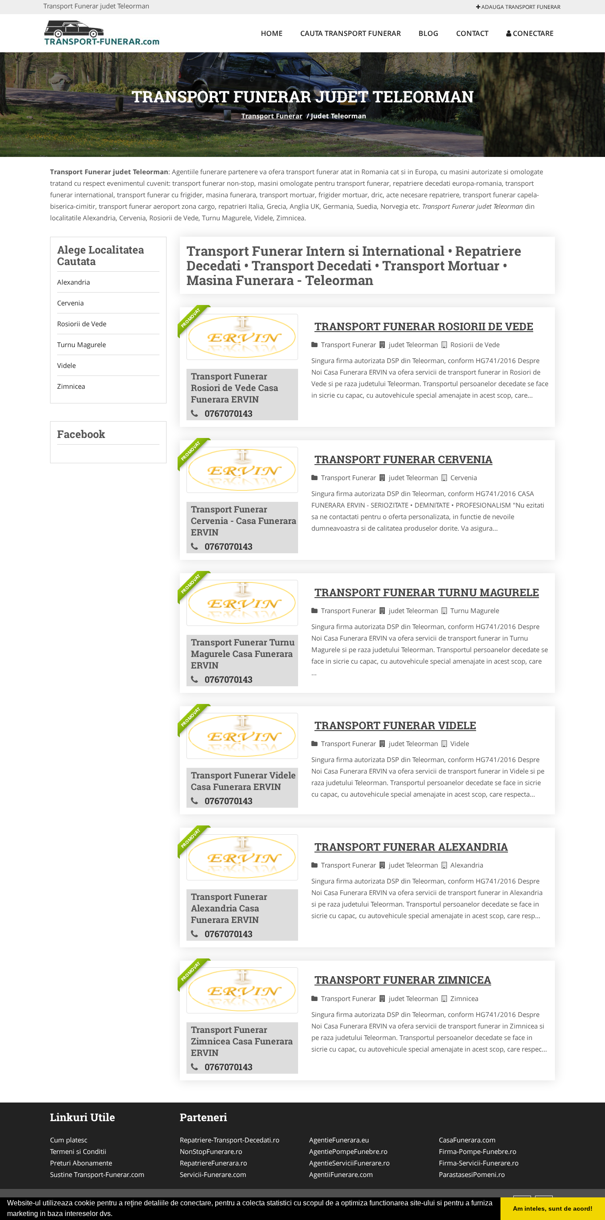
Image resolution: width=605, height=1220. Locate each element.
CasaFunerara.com (467, 1139)
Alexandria (73, 282)
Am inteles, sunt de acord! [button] (553, 1208)
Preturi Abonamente (81, 1162)
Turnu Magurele (81, 344)
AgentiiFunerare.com (341, 1174)
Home (272, 33)
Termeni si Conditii (78, 1151)
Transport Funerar (271, 115)
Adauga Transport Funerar (520, 7)
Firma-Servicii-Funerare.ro (479, 1162)
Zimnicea (71, 386)
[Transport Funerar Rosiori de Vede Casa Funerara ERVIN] (242, 337)
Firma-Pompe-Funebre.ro (477, 1151)
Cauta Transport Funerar (350, 33)
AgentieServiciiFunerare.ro (349, 1162)
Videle (66, 365)
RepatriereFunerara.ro (213, 1162)
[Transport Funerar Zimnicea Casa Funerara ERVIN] (242, 990)
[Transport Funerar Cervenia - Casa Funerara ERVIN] (242, 470)
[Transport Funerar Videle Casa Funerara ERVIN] (242, 736)
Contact (472, 33)
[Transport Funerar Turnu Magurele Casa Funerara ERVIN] (242, 603)
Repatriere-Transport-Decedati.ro (229, 1139)
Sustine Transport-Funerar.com (97, 1174)
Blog (428, 33)
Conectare (532, 33)
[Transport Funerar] (101, 31)
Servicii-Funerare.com (213, 1174)
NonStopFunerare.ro (211, 1151)
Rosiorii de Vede (81, 323)
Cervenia (70, 302)
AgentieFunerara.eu (339, 1139)
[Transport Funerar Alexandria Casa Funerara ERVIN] (242, 857)
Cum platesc (68, 1139)
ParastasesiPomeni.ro (472, 1174)
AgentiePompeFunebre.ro (348, 1151)
